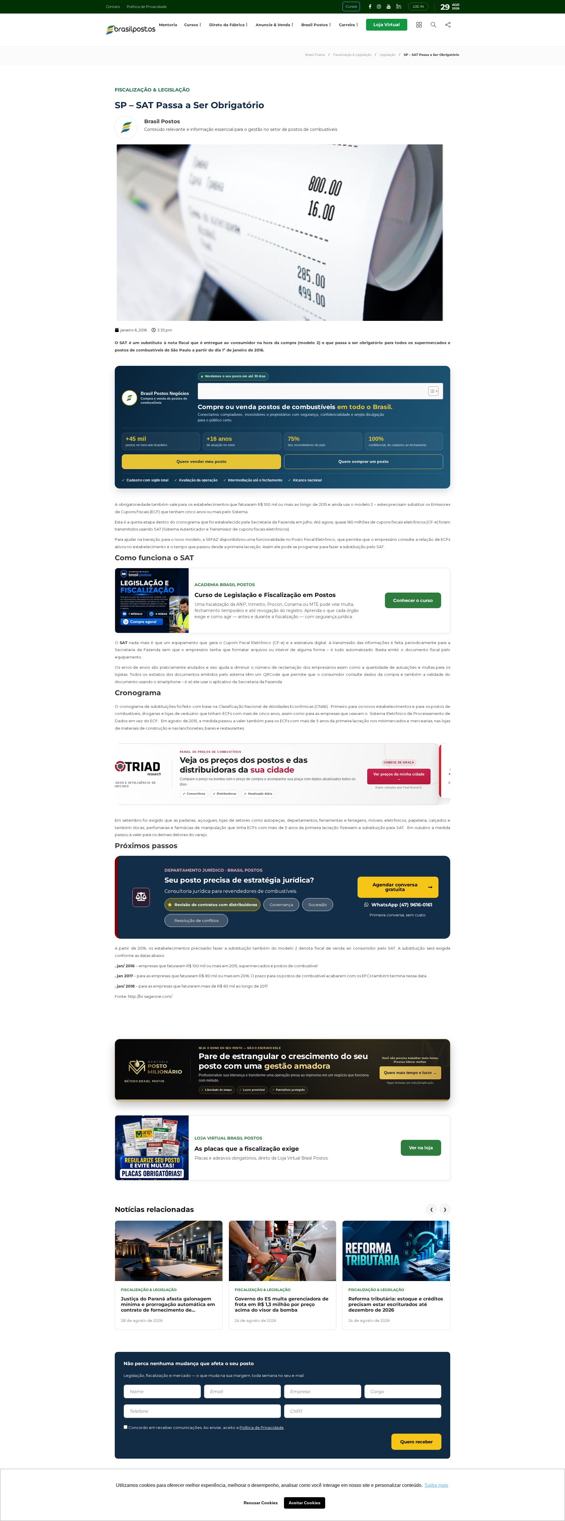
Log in (418, 6)
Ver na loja (421, 1147)
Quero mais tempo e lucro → (410, 1072)
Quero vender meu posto (202, 461)
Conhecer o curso (413, 600)
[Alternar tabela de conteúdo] (430, 391)
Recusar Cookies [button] (261, 1502)
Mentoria (168, 24)
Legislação (388, 55)
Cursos (191, 24)
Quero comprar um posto (363, 461)
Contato (113, 6)
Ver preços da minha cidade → (410, 776)
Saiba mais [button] (436, 1485)
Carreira (347, 24)
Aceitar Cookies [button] (304, 1502)
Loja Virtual (386, 24)
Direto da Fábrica (227, 24)
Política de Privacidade (147, 6)
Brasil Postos (315, 55)
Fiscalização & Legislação (352, 55)
